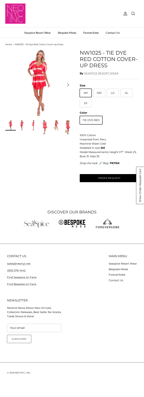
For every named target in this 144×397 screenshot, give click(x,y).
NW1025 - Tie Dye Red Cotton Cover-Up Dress (39, 44)
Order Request (109, 178)
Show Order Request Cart (140, 185)
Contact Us (113, 32)
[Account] (124, 14)
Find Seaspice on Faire (22, 277)
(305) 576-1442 (16, 270)
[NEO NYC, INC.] (15, 14)
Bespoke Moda (67, 32)
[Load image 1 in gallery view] (38, 83)
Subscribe (19, 338)
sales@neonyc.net (19, 263)
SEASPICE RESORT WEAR (101, 73)
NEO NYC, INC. (23, 372)
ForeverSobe (91, 32)
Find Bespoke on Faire (21, 284)
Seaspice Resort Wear (37, 32)
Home (8, 44)
